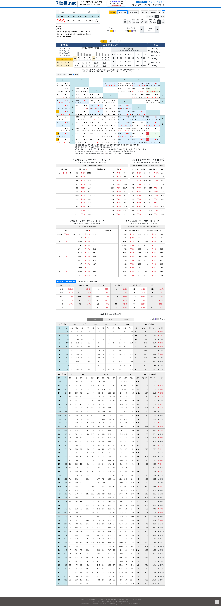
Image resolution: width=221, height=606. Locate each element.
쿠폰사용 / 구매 (141, 2)
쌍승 (110, 319)
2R (129, 22)
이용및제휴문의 (158, 5)
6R (146, 22)
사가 (162, 16)
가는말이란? (136, 5)
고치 (157, 16)
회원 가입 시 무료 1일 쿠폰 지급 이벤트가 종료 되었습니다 (74, 34)
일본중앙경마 (133, 12)
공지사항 (146, 5)
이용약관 (130, 604)
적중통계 (153, 12)
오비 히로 (150, 16)
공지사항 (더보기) (59, 27)
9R (158, 22)
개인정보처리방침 (137, 604)
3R (133, 22)
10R (163, 22)
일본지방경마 (122, 12)
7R (150, 22)
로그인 (150, 2)
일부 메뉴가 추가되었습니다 (65, 36)
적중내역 (144, 12)
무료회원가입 (158, 2)
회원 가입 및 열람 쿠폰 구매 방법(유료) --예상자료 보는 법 (73, 32)
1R (125, 22)
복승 (94, 319)
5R (142, 22)
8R (154, 22)
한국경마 (112, 12)
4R (137, 22)
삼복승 (126, 319)
